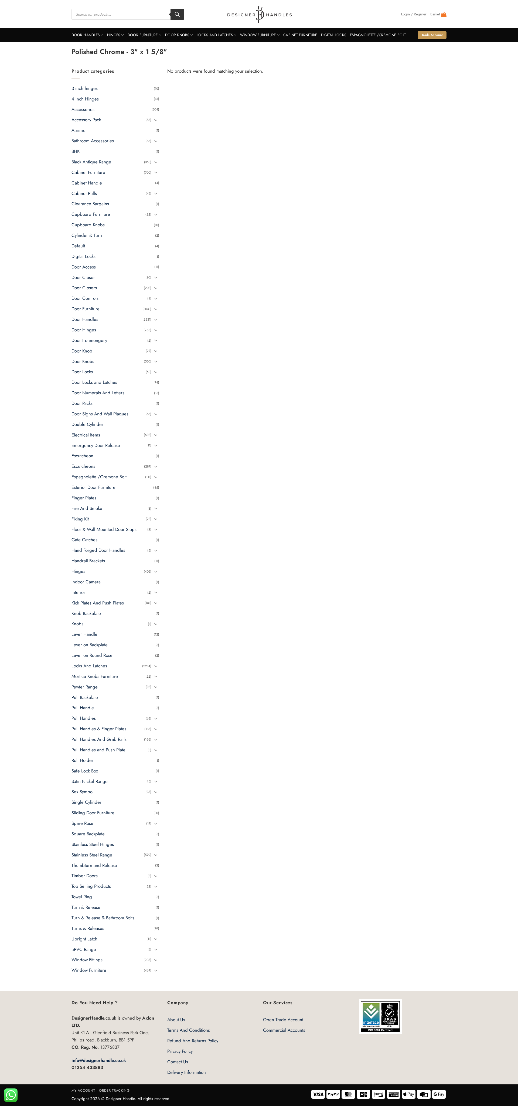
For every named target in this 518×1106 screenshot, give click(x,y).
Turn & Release (85, 907)
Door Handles (85, 35)
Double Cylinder (87, 424)
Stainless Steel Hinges (92, 844)
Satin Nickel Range (89, 781)
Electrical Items (85, 435)
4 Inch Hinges (85, 99)
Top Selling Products (91, 886)
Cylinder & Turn (86, 235)
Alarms (78, 130)
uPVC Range (83, 949)
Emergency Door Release (95, 445)
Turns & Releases (87, 928)
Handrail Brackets (88, 560)
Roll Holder (82, 760)
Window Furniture (258, 35)
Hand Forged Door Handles (98, 550)
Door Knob (81, 351)
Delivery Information (186, 1072)
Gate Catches (84, 540)
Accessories (82, 109)
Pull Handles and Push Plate (98, 750)
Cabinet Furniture (300, 35)
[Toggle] (156, 119)
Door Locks (82, 372)
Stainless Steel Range (91, 855)
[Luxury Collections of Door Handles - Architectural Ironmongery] (259, 14)
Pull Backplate (84, 697)
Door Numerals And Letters (97, 392)
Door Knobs (177, 35)
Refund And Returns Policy (192, 1040)
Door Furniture (143, 35)
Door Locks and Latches (94, 382)
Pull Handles (83, 718)
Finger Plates (83, 498)
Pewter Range (84, 687)
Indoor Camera (86, 582)
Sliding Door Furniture (92, 812)
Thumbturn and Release (94, 865)
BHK (75, 151)
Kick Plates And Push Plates (97, 603)
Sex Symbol (82, 792)
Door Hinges (83, 330)
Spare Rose (82, 823)
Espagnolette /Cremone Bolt (378, 35)
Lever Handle (84, 634)
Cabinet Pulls (84, 193)
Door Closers (84, 288)
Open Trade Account (283, 1019)
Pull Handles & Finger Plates (98, 728)
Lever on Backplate (89, 644)
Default (78, 246)
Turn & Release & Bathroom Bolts (102, 918)
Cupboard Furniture (90, 214)
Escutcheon (82, 456)
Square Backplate (88, 834)
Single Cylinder (86, 802)
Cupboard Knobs (88, 224)
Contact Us (177, 1061)
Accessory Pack (86, 120)
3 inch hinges (84, 88)
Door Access (83, 267)
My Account (83, 1090)
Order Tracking (114, 1090)
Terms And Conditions (188, 1030)
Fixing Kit (80, 519)
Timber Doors (84, 876)
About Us (176, 1019)
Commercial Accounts (284, 1030)
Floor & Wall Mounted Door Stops (104, 529)
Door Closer (83, 277)
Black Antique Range (91, 162)
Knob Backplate (86, 613)
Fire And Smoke (86, 508)
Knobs (77, 624)
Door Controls (84, 298)
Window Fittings (87, 960)
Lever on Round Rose (92, 655)
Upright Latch (84, 939)
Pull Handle (82, 708)
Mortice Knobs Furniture (94, 676)
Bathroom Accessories (92, 140)
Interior (78, 592)
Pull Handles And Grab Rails (99, 739)
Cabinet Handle (86, 183)
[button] (414, 14)
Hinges (113, 35)
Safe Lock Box (84, 771)
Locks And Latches (215, 35)
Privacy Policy (180, 1051)
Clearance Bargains (90, 204)
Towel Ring (81, 896)
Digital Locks (333, 35)
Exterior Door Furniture (93, 487)
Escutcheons (83, 466)
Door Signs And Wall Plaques (99, 414)
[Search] (177, 14)
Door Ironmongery (89, 340)
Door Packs (82, 403)
